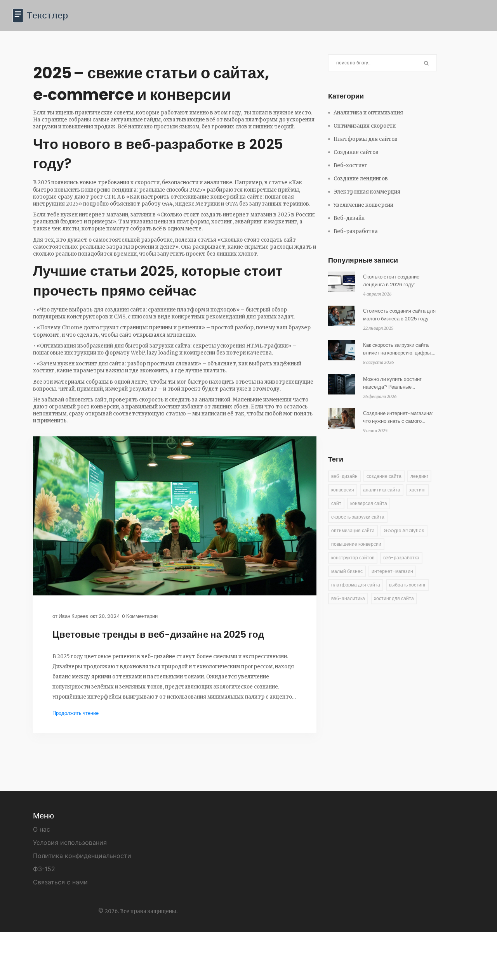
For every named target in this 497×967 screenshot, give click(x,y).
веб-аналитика (348, 598)
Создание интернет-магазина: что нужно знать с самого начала (398, 417)
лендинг (419, 476)
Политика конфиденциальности (82, 856)
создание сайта (384, 476)
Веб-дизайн (349, 218)
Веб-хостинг (350, 165)
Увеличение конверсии (363, 205)
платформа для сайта (355, 584)
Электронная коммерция (367, 192)
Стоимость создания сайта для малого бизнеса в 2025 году (399, 314)
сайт (336, 503)
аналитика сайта (381, 489)
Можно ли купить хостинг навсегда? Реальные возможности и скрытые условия (392, 383)
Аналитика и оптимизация (368, 112)
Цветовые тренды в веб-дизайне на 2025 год (158, 634)
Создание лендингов (361, 178)
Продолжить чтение (75, 713)
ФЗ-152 (44, 869)
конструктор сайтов (352, 557)
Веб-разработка (356, 231)
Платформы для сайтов (366, 139)
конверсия (342, 489)
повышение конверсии (356, 544)
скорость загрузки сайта (357, 517)
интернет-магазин (392, 571)
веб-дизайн (344, 476)
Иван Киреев (73, 616)
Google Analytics (404, 530)
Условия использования (70, 842)
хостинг (417, 489)
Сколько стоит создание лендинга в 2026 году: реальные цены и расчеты (393, 281)
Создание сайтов (356, 152)
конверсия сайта (368, 503)
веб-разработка (401, 557)
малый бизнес (347, 571)
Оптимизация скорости (365, 126)
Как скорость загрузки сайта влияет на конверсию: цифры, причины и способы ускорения (398, 349)
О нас (41, 829)
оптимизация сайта (353, 530)
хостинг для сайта (394, 598)
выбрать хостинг (407, 584)
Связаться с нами (60, 882)
